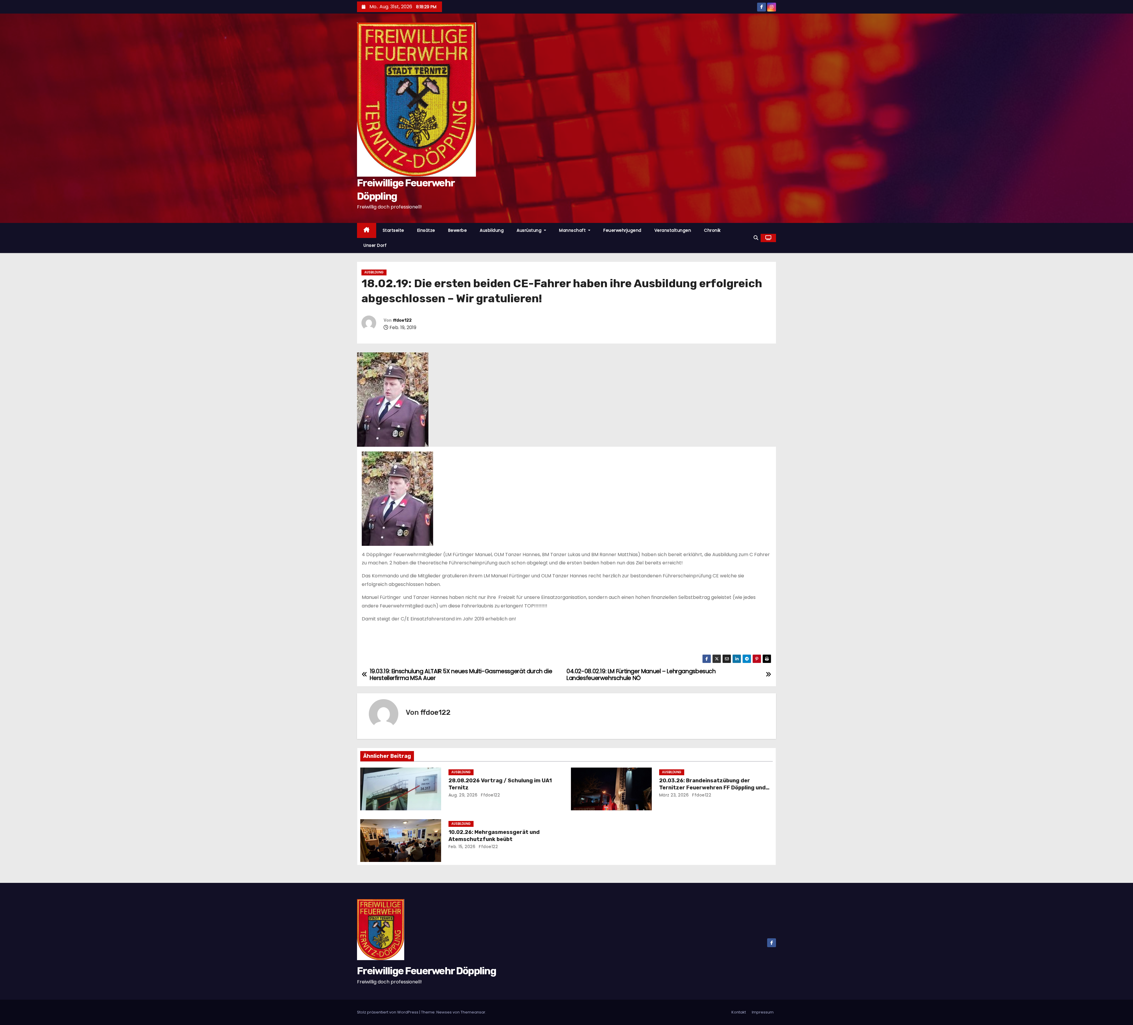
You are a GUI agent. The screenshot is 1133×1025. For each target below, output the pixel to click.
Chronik (712, 230)
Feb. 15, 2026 (462, 847)
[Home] (366, 230)
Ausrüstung (530, 230)
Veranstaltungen (672, 230)
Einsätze (426, 230)
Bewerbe (457, 230)
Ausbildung (492, 230)
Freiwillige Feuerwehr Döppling (426, 971)
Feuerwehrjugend (622, 230)
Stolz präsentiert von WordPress (388, 1012)
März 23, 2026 (674, 795)
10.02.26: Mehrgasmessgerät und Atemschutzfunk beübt (494, 835)
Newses (444, 1012)
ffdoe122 (402, 320)
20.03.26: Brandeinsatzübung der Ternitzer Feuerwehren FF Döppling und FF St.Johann (712, 787)
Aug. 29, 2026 (463, 795)
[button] (756, 237)
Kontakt (738, 1012)
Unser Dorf (375, 245)
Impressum (763, 1012)
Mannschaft (573, 230)
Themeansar (473, 1012)
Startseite (393, 230)
